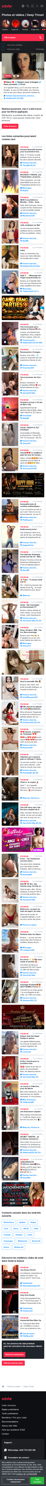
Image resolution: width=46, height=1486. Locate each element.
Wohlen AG (18, 1247)
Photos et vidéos (14, 1386)
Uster (30, 1235)
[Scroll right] (42, 25)
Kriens (6, 1247)
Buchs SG (36, 1241)
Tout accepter (37, 1480)
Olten (36, 1229)
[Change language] (23, 6)
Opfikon (22, 1222)
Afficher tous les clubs (13, 1363)
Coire (6, 1229)
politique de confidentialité (26, 1474)
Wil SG (26, 1229)
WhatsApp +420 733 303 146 (22, 1450)
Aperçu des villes (9, 1425)
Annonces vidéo (13, 49)
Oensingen (8, 1241)
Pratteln (7, 1235)
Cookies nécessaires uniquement (16, 1480)
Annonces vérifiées (14, 45)
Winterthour (9, 1222)
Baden (33, 1222)
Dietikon (19, 1235)
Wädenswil (22, 1241)
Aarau (15, 1229)
